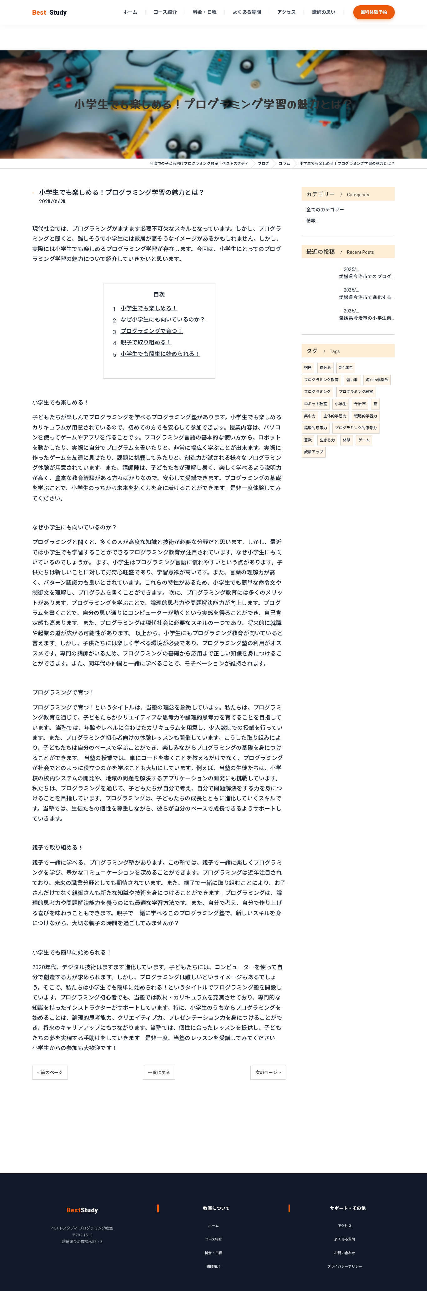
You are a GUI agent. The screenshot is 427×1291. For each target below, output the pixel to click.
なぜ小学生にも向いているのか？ (163, 319)
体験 (346, 440)
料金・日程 (205, 12)
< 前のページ (50, 1072)
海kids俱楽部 (377, 380)
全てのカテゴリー (325, 210)
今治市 (360, 404)
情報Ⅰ (313, 220)
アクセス (286, 12)
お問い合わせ (344, 1253)
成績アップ (313, 452)
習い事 (352, 380)
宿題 (308, 368)
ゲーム (364, 440)
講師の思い (324, 12)
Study (49, 12)
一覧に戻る (159, 1072)
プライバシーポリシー (344, 1266)
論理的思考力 (315, 428)
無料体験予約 (374, 12)
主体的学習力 (335, 416)
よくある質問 (247, 12)
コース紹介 (165, 12)
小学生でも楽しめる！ (149, 308)
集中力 (310, 416)
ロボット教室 (315, 404)
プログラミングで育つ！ (152, 331)
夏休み (325, 368)
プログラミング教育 (321, 380)
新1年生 (346, 368)
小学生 (340, 404)
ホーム (130, 12)
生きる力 (327, 440)
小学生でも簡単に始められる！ (160, 354)
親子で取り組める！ (146, 342)
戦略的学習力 (365, 416)
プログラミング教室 (356, 392)
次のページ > (268, 1072)
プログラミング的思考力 (356, 428)
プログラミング (317, 392)
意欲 (308, 440)
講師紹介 (214, 1266)
